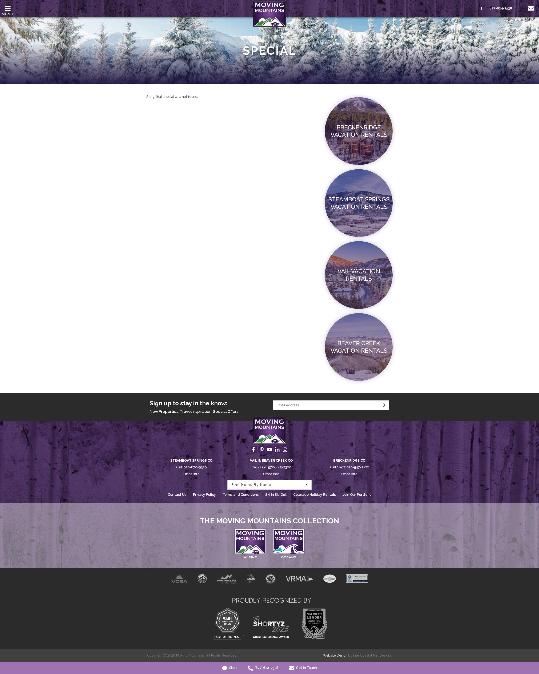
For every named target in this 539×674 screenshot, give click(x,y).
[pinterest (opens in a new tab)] (261, 449)
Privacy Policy (204, 495)
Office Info (191, 474)
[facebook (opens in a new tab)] (254, 449)
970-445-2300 (279, 467)
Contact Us (177, 495)
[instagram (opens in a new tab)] (285, 449)
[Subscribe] (384, 405)
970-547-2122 (358, 467)
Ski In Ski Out (276, 495)
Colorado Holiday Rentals (314, 495)
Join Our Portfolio (357, 495)
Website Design (335, 655)
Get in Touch (306, 668)
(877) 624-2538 (266, 668)
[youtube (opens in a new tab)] (269, 449)
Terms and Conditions (241, 495)
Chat (232, 668)
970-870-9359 (195, 467)
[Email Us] (532, 8)
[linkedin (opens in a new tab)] (277, 449)
